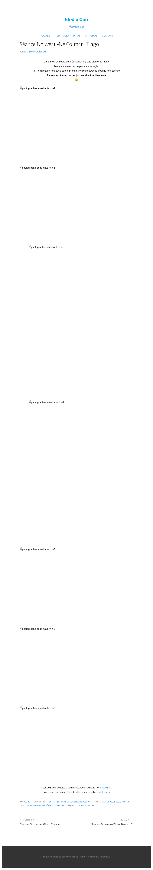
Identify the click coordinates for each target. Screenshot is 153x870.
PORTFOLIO (62, 35)
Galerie (26, 802)
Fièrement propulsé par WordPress (59, 856)
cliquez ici (105, 787)
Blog (49, 802)
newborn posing (36, 805)
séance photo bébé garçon (60, 805)
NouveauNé (85, 802)
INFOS (76, 35)
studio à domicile (84, 805)
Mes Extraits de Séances (65, 802)
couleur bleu (113, 802)
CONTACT (107, 35)
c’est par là (103, 792)
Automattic (105, 856)
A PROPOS (91, 35)
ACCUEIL (45, 35)
